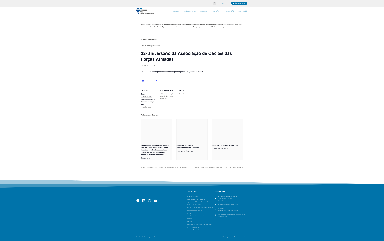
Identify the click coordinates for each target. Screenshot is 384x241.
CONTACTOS (242, 11)
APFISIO (189, 221)
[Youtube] (155, 200)
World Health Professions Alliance (196, 216)
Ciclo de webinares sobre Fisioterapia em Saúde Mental (165, 167)
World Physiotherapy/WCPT (195, 210)
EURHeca (189, 218)
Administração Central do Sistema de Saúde (200, 207)
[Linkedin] (143, 200)
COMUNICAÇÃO (229, 11)
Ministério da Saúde (192, 196)
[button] (214, 3)
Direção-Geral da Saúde (194, 204)
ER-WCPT (189, 213)
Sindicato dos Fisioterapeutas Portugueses (199, 224)
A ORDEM (176, 11)
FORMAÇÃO (204, 11)
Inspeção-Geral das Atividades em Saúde (199, 202)
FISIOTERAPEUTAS (190, 11)
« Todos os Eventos (149, 39)
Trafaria (182, 94)
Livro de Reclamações (193, 227)
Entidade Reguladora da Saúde (196, 199)
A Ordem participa (147, 102)
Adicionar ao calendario (154, 81)
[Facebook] (138, 200)
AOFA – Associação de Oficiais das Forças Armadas (168, 96)
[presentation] (156, 130)
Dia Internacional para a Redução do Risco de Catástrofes (218, 167)
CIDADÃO (216, 11)
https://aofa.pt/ (146, 107)
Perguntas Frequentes (193, 230)
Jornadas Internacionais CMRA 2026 (225, 145)
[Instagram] (149, 200)
